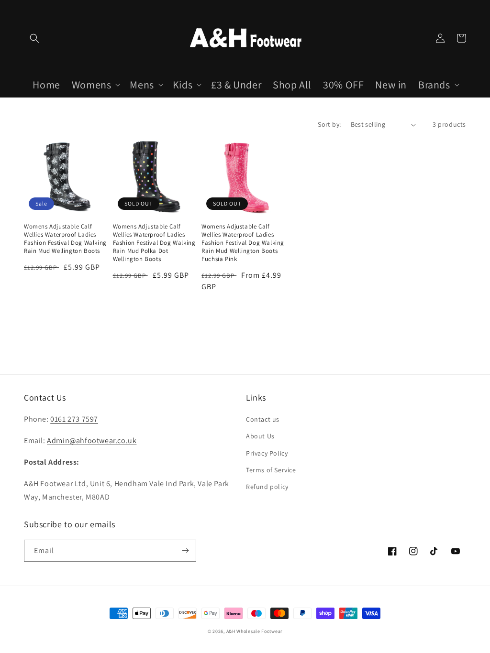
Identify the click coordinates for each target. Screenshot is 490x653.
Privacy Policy (267, 453)
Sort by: (329, 124)
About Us (260, 436)
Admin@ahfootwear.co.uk (91, 440)
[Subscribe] (185, 551)
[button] (34, 38)
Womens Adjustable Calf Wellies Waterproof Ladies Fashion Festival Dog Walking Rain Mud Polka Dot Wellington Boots (154, 243)
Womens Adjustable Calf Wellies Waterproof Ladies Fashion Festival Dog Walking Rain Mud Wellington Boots (65, 239)
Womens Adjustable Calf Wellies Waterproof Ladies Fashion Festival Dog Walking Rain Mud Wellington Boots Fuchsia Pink (242, 243)
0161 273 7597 (74, 419)
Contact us (262, 419)
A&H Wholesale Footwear (254, 631)
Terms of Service (271, 470)
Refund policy (267, 486)
